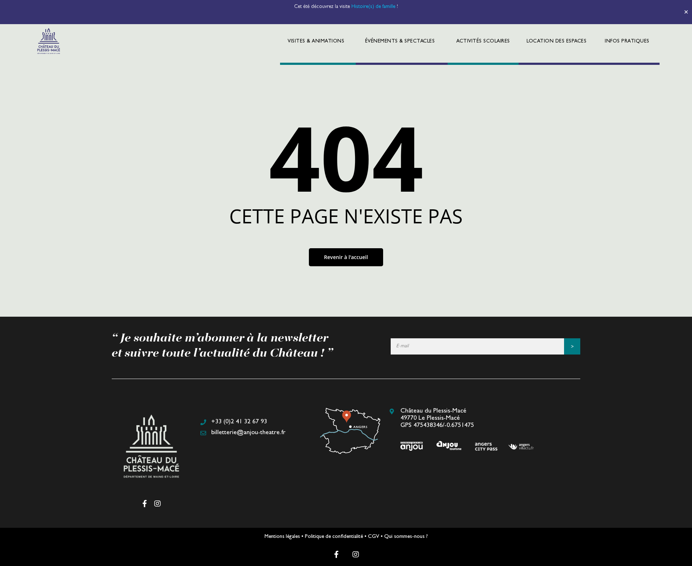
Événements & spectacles (400, 41)
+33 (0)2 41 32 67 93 (239, 422)
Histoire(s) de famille (374, 6)
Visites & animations (316, 41)
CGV (373, 537)
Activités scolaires (483, 41)
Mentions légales (282, 537)
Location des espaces (556, 41)
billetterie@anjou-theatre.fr (248, 433)
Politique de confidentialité (334, 537)
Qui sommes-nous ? (406, 537)
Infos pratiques (627, 41)
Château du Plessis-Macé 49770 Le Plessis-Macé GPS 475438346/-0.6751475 (437, 418)
